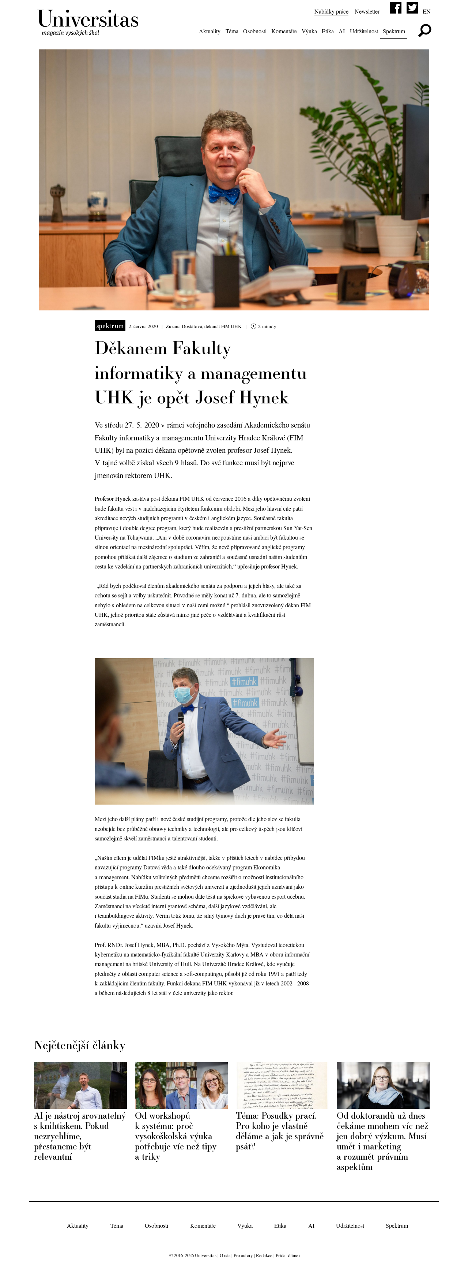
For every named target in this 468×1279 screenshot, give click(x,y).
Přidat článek (288, 1255)
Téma (232, 31)
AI (342, 31)
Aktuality (209, 31)
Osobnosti (255, 31)
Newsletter (367, 11)
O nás (225, 1255)
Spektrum (394, 31)
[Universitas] (89, 31)
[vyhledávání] (424, 30)
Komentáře (284, 31)
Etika (328, 31)
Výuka (309, 31)
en (427, 11)
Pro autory (243, 1255)
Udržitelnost (364, 31)
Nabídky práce (331, 11)
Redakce (264, 1255)
